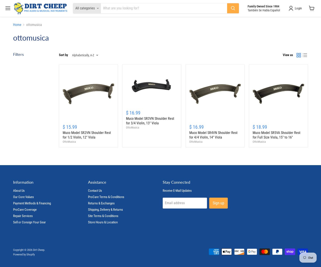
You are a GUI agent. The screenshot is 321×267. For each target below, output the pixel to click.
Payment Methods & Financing (32, 203)
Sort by (63, 55)
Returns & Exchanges (101, 203)
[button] (296, 8)
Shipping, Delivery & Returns (105, 210)
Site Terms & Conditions (103, 216)
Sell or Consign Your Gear (29, 222)
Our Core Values (23, 197)
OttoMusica (69, 141)
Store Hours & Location (103, 222)
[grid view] (299, 55)
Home (17, 25)
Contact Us (95, 191)
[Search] (233, 8)
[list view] (305, 55)
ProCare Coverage (25, 210)
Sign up (218, 203)
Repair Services (23, 216)
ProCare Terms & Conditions (106, 197)
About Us (19, 191)
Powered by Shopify (24, 254)
